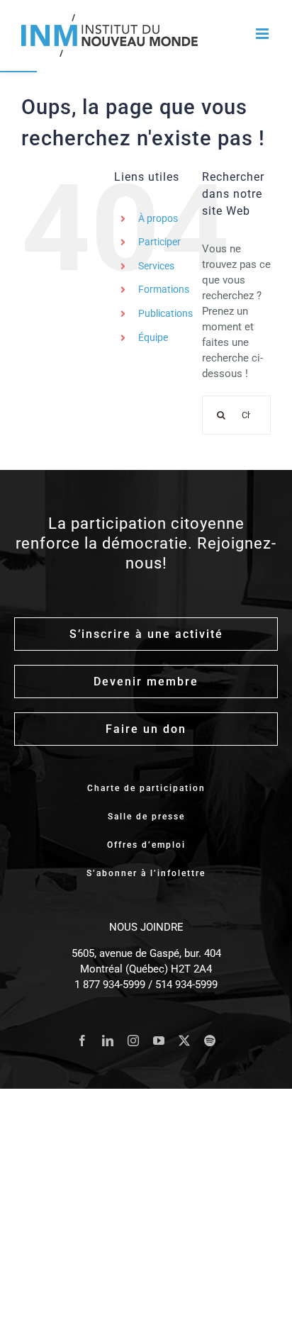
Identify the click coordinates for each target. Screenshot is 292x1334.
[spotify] (209, 1040)
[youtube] (158, 1040)
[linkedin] (107, 1040)
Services (156, 265)
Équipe (153, 337)
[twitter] (184, 1040)
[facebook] (82, 1040)
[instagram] (133, 1040)
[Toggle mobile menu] (263, 33)
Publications (165, 313)
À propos (158, 218)
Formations (163, 289)
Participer (159, 241)
